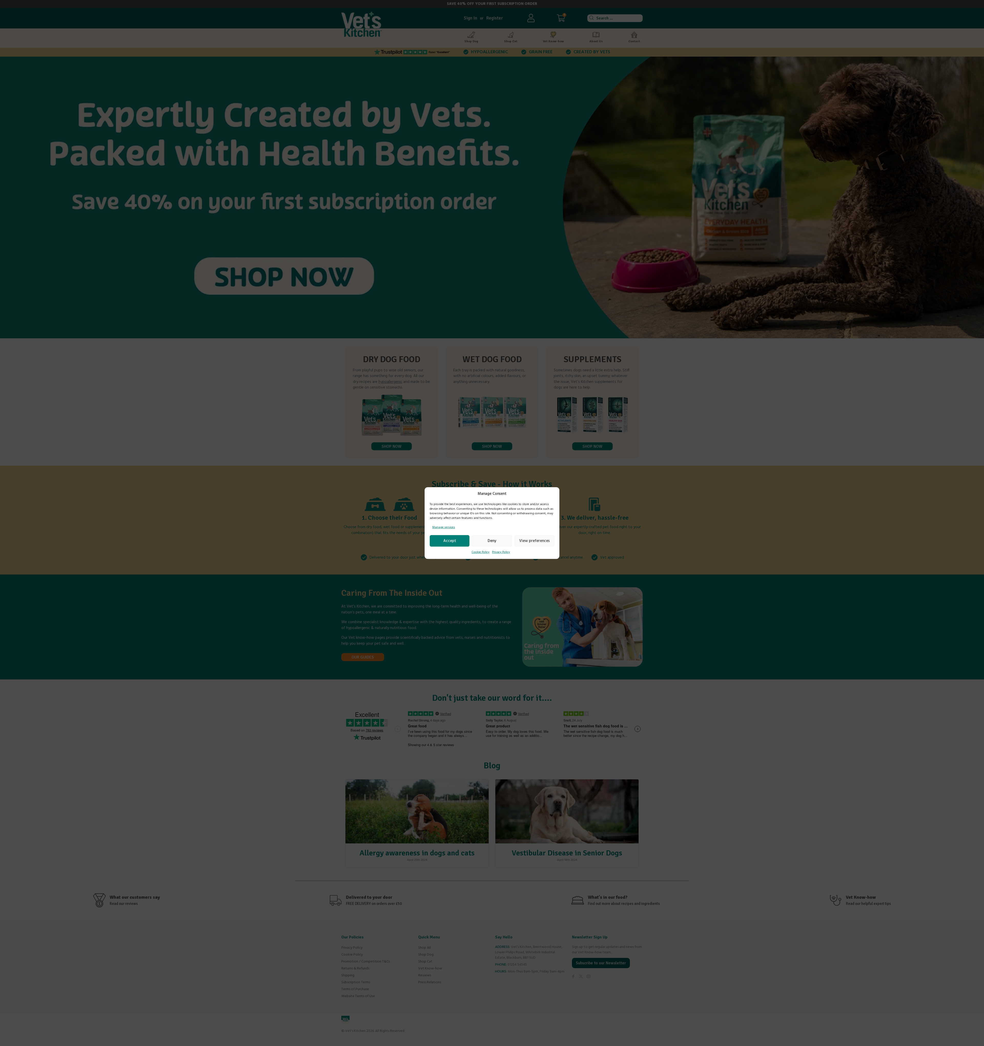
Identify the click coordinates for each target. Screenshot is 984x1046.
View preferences (534, 541)
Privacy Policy (501, 552)
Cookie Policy (480, 552)
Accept (449, 541)
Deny (492, 541)
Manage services (443, 527)
